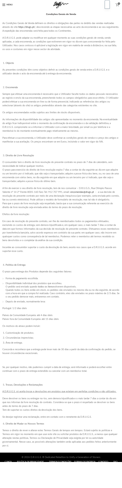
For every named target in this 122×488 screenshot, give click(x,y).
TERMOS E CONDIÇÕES (60, 462)
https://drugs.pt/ (26, 27)
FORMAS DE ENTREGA (84, 462)
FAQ (115, 462)
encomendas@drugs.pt (82, 192)
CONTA (8, 462)
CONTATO (103, 462)
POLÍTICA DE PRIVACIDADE (30, 462)
